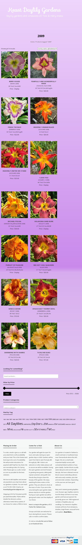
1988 (13, 419)
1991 (23, 419)
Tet (49, 429)
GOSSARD (61, 424)
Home (32, 42)
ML (11, 429)
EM (46, 424)
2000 (54, 419)
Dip (34, 424)
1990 (20, 419)
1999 (50, 419)
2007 (74, 419)
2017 (4, 424)
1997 (42, 419)
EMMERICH (51, 424)
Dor (38, 424)
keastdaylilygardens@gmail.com (13, 489)
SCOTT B (31, 430)
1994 (31, 419)
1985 (4, 419)
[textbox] (41, 408)
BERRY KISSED (14, 81)
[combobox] (41, 406)
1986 (7, 419)
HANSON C (68, 424)
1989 (16, 419)
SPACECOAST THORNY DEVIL (43, 309)
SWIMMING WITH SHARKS (14, 352)
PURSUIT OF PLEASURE (14, 265)
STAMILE (43, 429)
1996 (39, 419)
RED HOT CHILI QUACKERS (44, 265)
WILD (53, 430)
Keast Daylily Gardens (34, 10)
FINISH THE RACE (14, 127)
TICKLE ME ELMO (43, 352)
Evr (56, 423)
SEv (36, 429)
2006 (71, 419)
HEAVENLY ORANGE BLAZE (43, 127)
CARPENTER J (27, 424)
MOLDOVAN (17, 430)
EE (43, 424)
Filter (7, 394)
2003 (64, 419)
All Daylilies (15, 423)
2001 (57, 419)
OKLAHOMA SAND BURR (43, 221)
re (22, 429)
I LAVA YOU (43, 178)
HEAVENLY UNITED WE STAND (14, 171)
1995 (35, 419)
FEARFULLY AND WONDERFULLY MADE (43, 82)
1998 (46, 419)
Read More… (68, 512)
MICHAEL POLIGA (14, 221)
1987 (10, 419)
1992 (27, 419)
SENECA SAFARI (14, 309)
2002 (60, 419)
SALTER (26, 430)
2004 (67, 419)
